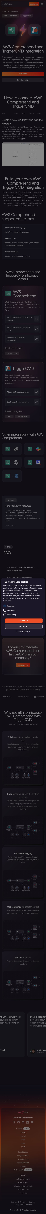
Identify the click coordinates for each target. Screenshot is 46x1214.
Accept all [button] (23, 621)
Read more (7, 601)
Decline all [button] (23, 626)
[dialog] (23, 607)
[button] (23, 631)
